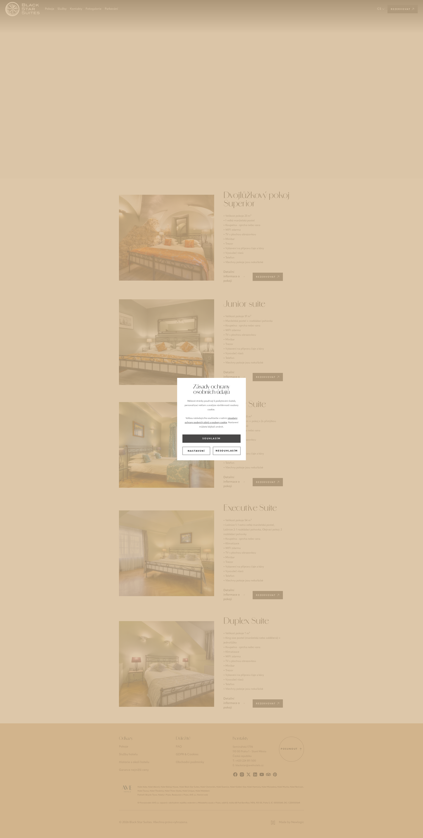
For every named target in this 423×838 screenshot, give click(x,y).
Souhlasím (211, 438)
